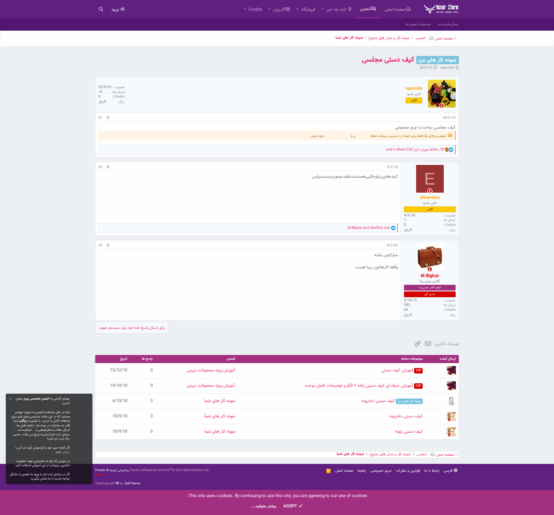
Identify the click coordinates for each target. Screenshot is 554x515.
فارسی (448, 471)
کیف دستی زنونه (409, 431)
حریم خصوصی (381, 471)
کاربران (279, 9)
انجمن (365, 9)
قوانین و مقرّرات (408, 471)
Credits (255, 9)
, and (369, 227)
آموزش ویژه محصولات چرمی (211, 370)
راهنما (362, 471)
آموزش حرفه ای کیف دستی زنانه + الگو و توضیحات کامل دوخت (363, 385)
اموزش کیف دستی (401, 370)
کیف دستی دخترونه (391, 401)
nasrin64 (447, 68)
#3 (100, 245)
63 (406, 310)
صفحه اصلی (395, 9)
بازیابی (66, 452)
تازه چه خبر (336, 9)
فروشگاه (308, 9)
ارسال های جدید (448, 24)
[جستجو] (100, 9)
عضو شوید (363, 136)
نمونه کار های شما (219, 401)
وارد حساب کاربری (337, 136)
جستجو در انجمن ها (418, 24)
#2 (100, 167)
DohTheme (132, 483)
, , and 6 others (415, 149)
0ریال (102, 101)
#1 (100, 117)
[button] (322, 9)
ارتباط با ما (431, 471)
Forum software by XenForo (169, 470)
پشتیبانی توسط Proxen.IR (112, 470)
